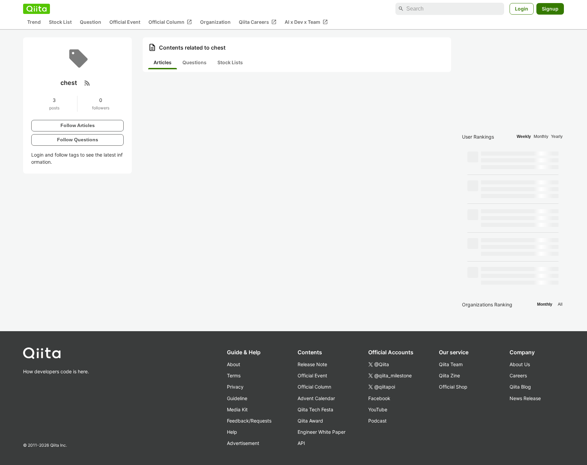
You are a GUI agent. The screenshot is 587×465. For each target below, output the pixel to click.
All (560, 304)
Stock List (60, 22)
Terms (234, 375)
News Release (525, 398)
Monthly (541, 136)
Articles (163, 62)
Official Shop (453, 387)
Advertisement (243, 443)
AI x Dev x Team (306, 22)
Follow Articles (77, 125)
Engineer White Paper (321, 432)
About (233, 364)
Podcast (377, 421)
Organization (215, 22)
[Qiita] (36, 9)
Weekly (524, 136)
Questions (194, 62)
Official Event (124, 22)
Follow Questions (77, 139)
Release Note (312, 364)
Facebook (379, 398)
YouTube (377, 409)
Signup (550, 9)
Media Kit (237, 409)
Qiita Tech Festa (315, 409)
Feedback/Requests (249, 421)
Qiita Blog (520, 387)
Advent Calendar (316, 398)
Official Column (170, 22)
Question (90, 22)
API (301, 443)
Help (232, 432)
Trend (34, 22)
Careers (518, 375)
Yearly (557, 136)
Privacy (235, 387)
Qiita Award (310, 421)
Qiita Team (451, 364)
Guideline (237, 398)
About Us (520, 364)
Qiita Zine (449, 375)
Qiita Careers (258, 22)
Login (521, 9)
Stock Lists (230, 62)
